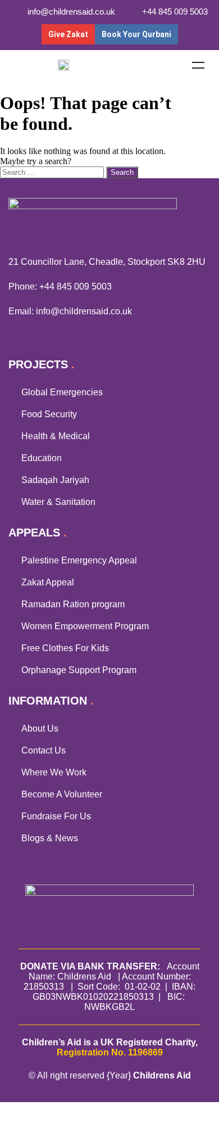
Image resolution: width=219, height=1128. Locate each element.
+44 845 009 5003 (75, 286)
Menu (198, 65)
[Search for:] (53, 172)
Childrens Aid (162, 1075)
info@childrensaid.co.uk (84, 311)
